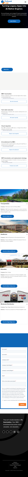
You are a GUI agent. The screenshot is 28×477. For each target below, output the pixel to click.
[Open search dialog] (18, 2)
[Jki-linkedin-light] (4, 432)
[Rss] (18, 432)
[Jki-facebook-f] (7, 432)
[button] (25, 2)
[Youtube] (14, 432)
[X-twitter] (11, 432)
